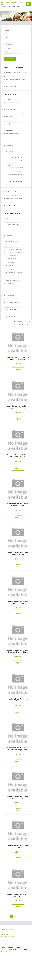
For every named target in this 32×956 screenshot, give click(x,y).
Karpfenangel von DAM (13, 220)
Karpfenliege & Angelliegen (12, 280)
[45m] (4, 37)
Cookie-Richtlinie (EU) (8, 936)
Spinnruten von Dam (10, 305)
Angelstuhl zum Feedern (11, 106)
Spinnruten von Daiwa (11, 309)
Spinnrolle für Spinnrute (11, 316)
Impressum (5, 934)
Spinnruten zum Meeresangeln (13, 312)
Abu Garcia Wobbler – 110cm (16, 160)
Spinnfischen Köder (10, 202)
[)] (4, 33)
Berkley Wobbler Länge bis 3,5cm (17, 167)
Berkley (9, 165)
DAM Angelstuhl (9, 116)
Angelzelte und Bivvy (10, 239)
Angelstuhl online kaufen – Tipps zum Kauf (15, 252)
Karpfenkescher (9, 235)
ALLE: (30, 324)
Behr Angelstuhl (9, 130)
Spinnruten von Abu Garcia (12, 302)
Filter (10, 59)
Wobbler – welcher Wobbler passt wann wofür (16, 191)
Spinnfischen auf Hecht (11, 205)
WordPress (5, 951)
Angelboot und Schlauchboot (12, 287)
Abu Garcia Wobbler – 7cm (15, 154)
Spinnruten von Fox (10, 299)
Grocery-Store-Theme (6, 949)
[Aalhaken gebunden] (4, 51)
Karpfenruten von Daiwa (13, 224)
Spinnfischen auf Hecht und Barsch (14, 198)
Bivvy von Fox (11, 245)
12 (25, 324)
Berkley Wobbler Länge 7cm (16, 174)
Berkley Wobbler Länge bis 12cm (17, 181)
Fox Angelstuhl (9, 123)
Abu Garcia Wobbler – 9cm (15, 157)
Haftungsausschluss (7, 930)
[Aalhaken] (4, 48)
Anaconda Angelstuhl (11, 126)
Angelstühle (8, 99)
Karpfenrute (8, 218)
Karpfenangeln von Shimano (14, 227)
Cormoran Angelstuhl (10, 119)
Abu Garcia (10, 151)
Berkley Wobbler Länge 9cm (16, 178)
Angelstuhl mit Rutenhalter (12, 109)
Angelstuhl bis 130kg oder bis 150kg (14, 113)
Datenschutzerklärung (8, 932)
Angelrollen (8, 232)
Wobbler (8, 149)
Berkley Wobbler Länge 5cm (16, 171)
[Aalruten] (4, 55)
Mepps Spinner (9, 145)
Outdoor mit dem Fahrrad (11, 86)
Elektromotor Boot (10, 283)
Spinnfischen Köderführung (12, 195)
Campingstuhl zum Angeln (12, 133)
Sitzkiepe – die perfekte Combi (13, 137)
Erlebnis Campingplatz (11, 76)
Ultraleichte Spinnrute (11, 295)
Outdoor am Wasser (10, 83)
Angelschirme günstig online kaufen (14, 249)
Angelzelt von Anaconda (13, 241)
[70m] (4, 40)
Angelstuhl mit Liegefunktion (12, 102)
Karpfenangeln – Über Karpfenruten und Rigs (16, 72)
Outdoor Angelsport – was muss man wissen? (16, 79)
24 (27, 324)
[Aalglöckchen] (4, 44)
